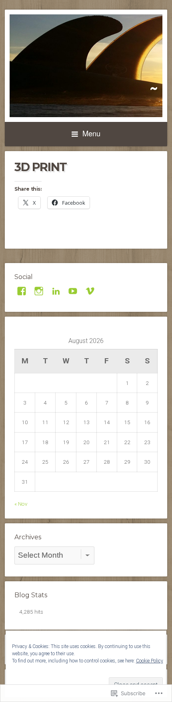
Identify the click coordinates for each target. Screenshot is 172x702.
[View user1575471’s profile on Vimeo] (90, 291)
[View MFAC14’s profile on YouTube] (73, 291)
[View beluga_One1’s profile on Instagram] (39, 291)
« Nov (21, 504)
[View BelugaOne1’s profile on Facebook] (21, 291)
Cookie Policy (149, 661)
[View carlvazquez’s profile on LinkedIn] (56, 291)
